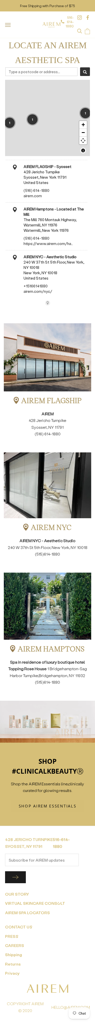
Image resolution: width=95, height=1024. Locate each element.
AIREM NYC (51, 527)
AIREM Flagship (51, 400)
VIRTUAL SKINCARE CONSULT (35, 903)
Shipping (13, 954)
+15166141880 (36, 286)
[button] (10, 123)
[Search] (85, 71)
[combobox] (41, 71)
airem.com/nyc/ (38, 291)
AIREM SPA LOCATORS (27, 912)
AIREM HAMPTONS (51, 648)
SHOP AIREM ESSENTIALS (48, 805)
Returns (13, 963)
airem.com (33, 195)
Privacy (12, 973)
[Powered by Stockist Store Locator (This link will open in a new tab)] (47, 302)
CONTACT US (18, 926)
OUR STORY (17, 894)
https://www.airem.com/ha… (48, 243)
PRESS (11, 936)
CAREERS (14, 945)
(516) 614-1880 (36, 190)
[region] (47, 118)
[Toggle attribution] (83, 150)
